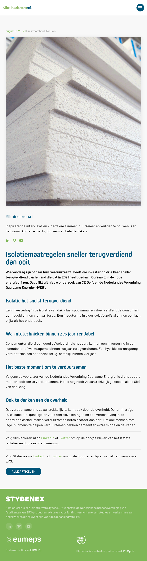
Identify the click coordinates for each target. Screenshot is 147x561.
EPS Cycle (127, 551)
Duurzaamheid (35, 31)
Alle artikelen (23, 471)
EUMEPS (35, 550)
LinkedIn (47, 438)
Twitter (64, 438)
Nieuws (51, 31)
